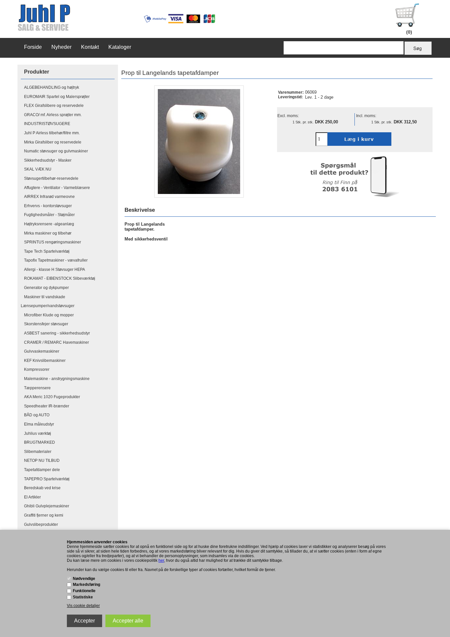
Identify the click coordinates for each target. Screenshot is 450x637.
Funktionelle (84, 591)
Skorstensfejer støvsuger (46, 324)
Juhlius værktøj (37, 433)
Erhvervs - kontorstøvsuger (48, 206)
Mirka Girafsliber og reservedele (52, 142)
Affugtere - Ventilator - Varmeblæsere (57, 187)
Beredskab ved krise (42, 488)
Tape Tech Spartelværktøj (47, 251)
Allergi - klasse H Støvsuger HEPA (54, 269)
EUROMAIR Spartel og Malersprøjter (57, 96)
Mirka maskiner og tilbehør (47, 233)
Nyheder (61, 47)
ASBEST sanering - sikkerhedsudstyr (57, 333)
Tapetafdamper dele (42, 469)
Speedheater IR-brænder (46, 406)
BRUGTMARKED (39, 442)
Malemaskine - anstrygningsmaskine (57, 378)
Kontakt (90, 47)
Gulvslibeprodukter (41, 524)
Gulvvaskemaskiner (41, 351)
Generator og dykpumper (46, 287)
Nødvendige (84, 578)
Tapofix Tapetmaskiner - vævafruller (56, 260)
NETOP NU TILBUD (42, 460)
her (161, 560)
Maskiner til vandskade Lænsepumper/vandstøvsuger (47, 301)
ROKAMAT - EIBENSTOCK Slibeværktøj (59, 278)
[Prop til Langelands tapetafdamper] (199, 141)
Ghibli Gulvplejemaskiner (46, 506)
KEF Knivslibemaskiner (45, 360)
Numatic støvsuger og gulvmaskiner (56, 151)
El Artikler (32, 497)
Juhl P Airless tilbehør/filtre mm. (52, 133)
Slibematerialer (37, 451)
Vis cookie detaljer (83, 605)
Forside (33, 47)
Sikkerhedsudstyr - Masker (47, 160)
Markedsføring (86, 584)
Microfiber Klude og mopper (49, 315)
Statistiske (83, 597)
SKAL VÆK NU (37, 169)
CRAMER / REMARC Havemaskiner (56, 342)
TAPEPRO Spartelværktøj (47, 479)
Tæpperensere (37, 388)
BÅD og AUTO (36, 415)
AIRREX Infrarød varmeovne (49, 196)
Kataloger (119, 47)
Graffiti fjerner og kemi (43, 515)
